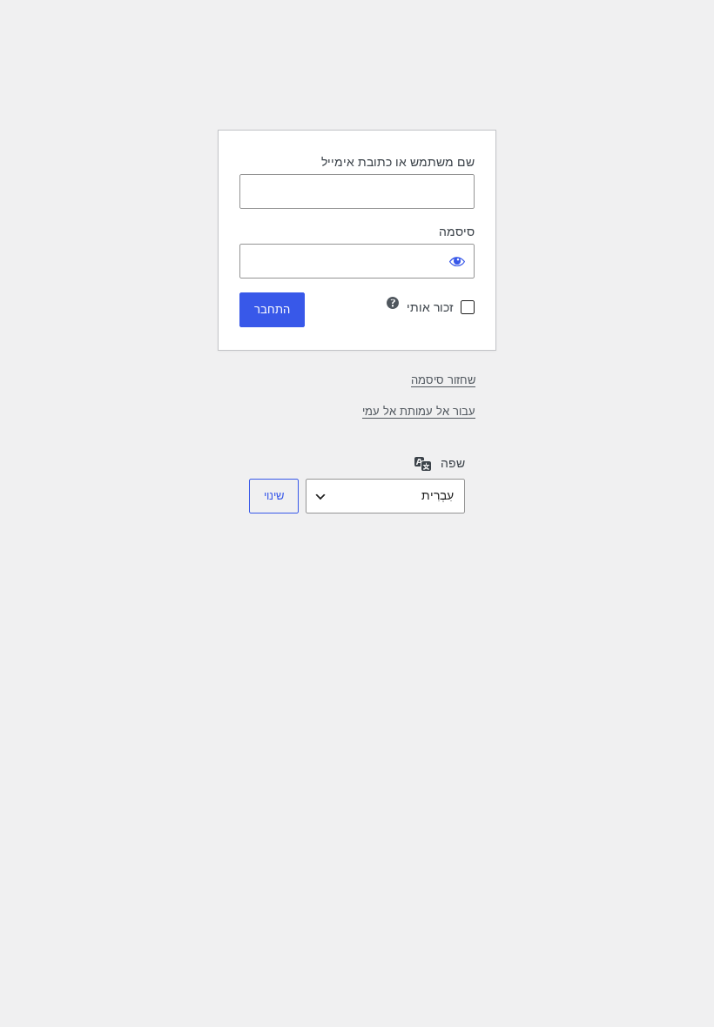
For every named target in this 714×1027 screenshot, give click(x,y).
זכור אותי (430, 307)
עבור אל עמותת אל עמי (418, 411)
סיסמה (457, 231)
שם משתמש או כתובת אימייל (398, 162)
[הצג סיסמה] (457, 261)
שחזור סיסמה (443, 379)
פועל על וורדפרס (357, 72)
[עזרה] (392, 302)
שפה (453, 463)
